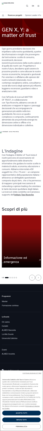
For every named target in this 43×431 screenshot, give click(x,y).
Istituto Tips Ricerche (24, 195)
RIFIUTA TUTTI (21, 420)
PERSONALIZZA (21, 426)
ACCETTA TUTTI (21, 413)
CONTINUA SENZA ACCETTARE (31, 373)
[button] (32, 277)
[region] (21, 400)
